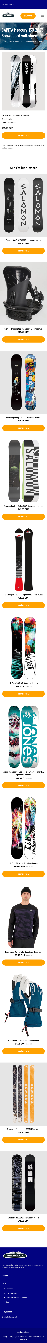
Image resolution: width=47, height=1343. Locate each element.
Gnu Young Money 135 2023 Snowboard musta (23, 417)
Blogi (7, 1302)
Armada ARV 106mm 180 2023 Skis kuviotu (23, 1129)
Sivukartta (23, 1339)
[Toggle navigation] (42, 16)
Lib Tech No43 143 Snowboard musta (23, 683)
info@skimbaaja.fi (8, 4)
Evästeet (23, 1336)
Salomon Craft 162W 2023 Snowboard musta (23, 240)
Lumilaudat (25, 115)
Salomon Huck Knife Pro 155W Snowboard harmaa (23, 506)
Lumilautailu (16, 115)
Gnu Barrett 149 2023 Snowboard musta (23, 1217)
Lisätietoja (23, 135)
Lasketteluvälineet (12, 1293)
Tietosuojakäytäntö (36, 1336)
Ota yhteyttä (14, 1336)
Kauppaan (28, 16)
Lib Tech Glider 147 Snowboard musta (23, 863)
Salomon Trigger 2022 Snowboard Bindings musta (24, 328)
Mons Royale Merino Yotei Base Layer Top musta (24, 952)
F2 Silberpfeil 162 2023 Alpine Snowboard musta (23, 594)
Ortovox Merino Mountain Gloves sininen (23, 1040)
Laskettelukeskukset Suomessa (17, 1297)
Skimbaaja (9, 1289)
